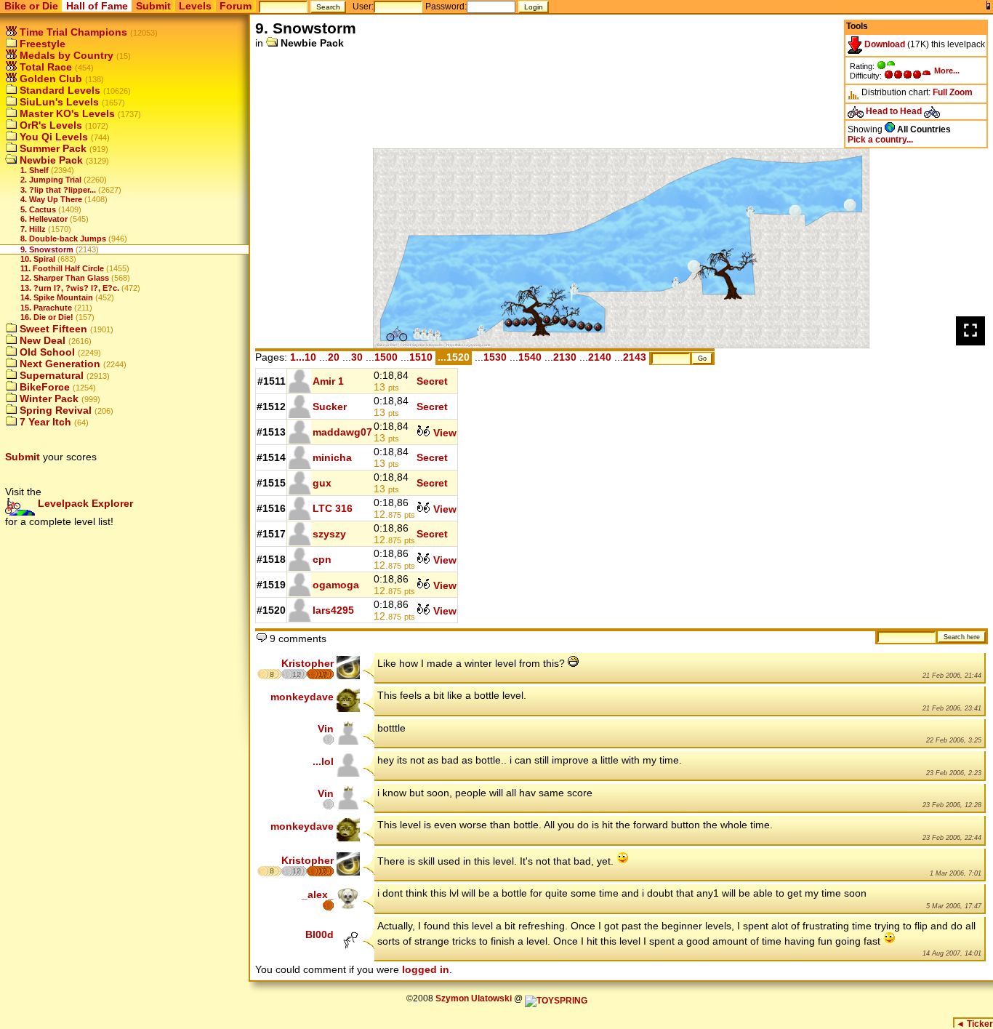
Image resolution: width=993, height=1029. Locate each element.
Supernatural (50, 375)
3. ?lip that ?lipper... (58, 189)
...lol (323, 761)
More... (947, 70)
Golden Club (49, 78)
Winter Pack (48, 398)
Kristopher (307, 663)
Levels (195, 6)
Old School (46, 352)
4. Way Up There (51, 199)
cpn (322, 559)
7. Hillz (33, 229)
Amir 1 (328, 381)
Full (940, 92)
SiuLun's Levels (58, 102)
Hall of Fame (97, 6)
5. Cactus (38, 209)
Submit (153, 6)
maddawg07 (342, 432)
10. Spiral (37, 259)
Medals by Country (65, 55)
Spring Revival (54, 410)
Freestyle (41, 43)
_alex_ (318, 894)
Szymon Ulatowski (473, 998)
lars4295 (333, 610)
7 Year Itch (44, 422)
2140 (599, 357)
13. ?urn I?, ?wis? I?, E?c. (69, 288)
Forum (236, 6)
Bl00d (319, 934)
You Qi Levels (52, 137)
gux (322, 483)
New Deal (41, 340)
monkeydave (302, 696)
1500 (386, 357)
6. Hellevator (44, 219)
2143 (634, 357)
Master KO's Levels (66, 113)
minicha (332, 457)
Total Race (44, 67)
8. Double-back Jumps (63, 238)
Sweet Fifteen (52, 329)
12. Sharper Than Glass (64, 277)
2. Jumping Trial (50, 179)
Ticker (974, 1024)
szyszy (329, 534)
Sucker (330, 406)
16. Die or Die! (46, 317)
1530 (495, 357)
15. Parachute (46, 307)
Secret (432, 381)
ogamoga (336, 584)
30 (357, 357)
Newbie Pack (50, 160)
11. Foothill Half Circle (62, 268)
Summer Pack (52, 148)
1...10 (303, 357)
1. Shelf (34, 170)
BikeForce (43, 387)
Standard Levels (58, 90)
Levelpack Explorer (84, 503)
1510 (421, 357)
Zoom (961, 92)
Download (883, 44)
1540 (530, 357)
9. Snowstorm (46, 249)
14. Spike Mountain (56, 297)
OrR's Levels (49, 125)
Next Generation (58, 363)
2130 (564, 357)
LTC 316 (333, 508)
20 (333, 357)
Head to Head (894, 111)
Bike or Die (31, 6)
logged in (425, 969)
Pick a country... (880, 140)
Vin (326, 728)
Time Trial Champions (72, 32)
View (443, 433)
